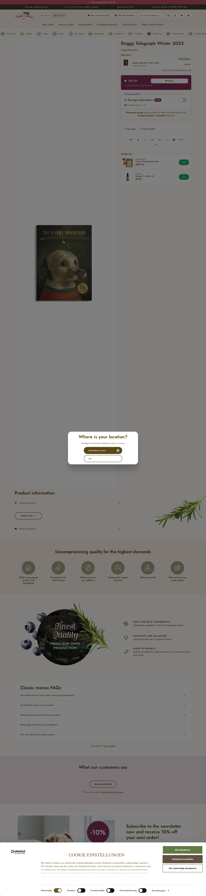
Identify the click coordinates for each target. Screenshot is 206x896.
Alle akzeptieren (182, 850)
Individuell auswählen (182, 859)
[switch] (81, 890)
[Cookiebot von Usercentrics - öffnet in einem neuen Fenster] (18, 852)
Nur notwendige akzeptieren (182, 868)
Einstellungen (159, 890)
